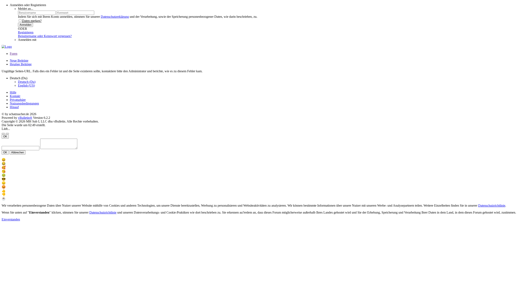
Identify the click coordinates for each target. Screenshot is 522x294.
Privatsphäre (18, 99)
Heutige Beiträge (21, 64)
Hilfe (13, 92)
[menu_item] (261, 160)
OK (5, 136)
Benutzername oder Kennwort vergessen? (45, 36)
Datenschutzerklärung (115, 16)
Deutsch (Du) (26, 82)
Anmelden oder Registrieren (28, 5)
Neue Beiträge (19, 60)
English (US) (26, 85)
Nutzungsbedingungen (24, 103)
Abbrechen (17, 152)
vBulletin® (25, 117)
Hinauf (14, 107)
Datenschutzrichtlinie (491, 205)
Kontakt (15, 96)
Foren (13, 53)
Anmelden (25, 24)
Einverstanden (11, 219)
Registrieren (25, 32)
